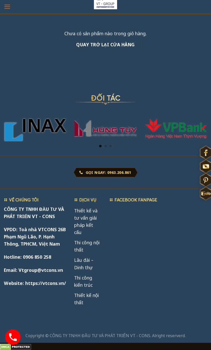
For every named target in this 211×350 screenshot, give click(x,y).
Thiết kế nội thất (86, 299)
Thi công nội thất (87, 246)
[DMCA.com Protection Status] (15, 346)
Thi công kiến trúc (83, 281)
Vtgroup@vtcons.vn (41, 270)
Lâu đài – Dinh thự (83, 263)
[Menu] (7, 6)
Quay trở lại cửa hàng (105, 45)
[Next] (200, 119)
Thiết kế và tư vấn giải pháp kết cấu (86, 221)
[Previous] (10, 119)
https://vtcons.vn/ (45, 283)
